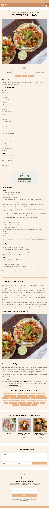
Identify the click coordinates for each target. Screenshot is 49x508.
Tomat (42, 402)
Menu (6, 5)
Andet (13, 395)
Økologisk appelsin (15, 398)
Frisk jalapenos (8, 393)
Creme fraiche (25, 398)
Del (18, 76)
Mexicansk (15, 405)
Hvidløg (33, 400)
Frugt (19, 400)
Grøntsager (26, 400)
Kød (6, 402)
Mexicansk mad (28, 12)
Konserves (5, 398)
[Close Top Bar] (48, 1)
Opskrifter (16, 12)
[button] (2, 506)
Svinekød (36, 402)
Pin (25, 76)
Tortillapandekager (22, 395)
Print (31, 76)
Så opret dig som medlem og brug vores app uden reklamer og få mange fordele (24, 2)
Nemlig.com (28, 181)
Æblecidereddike (40, 395)
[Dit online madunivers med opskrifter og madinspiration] (2, 5)
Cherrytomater (30, 393)
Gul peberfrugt (40, 393)
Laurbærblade (42, 398)
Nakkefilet (7, 395)
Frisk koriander (41, 400)
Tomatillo (17, 393)
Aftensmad (21, 12)
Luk (47, 479)
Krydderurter (13, 402)
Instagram (17, 381)
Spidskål (29, 402)
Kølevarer (34, 398)
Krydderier (6, 400)
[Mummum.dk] (24, 474)
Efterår (23, 405)
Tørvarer (32, 395)
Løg (24, 402)
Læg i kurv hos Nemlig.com (24, 178)
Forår (28, 405)
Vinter (34, 405)
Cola (23, 393)
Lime (20, 402)
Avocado (13, 400)
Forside (11, 12)
